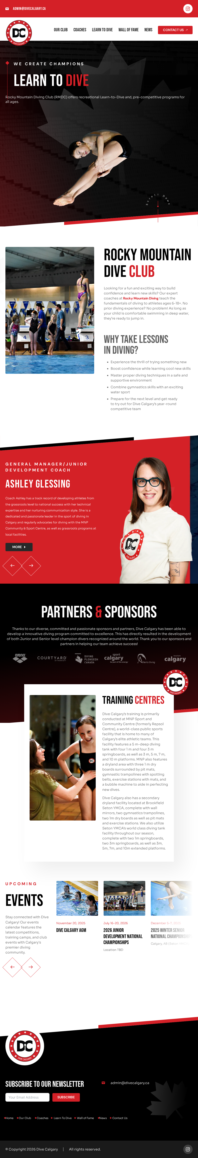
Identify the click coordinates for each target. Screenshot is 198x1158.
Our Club (61, 30)
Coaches (79, 30)
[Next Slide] (31, 566)
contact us (173, 30)
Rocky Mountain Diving (141, 298)
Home (9, 1118)
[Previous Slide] (12, 566)
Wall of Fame (129, 30)
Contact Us (119, 1118)
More (17, 547)
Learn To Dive (102, 30)
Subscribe (66, 1097)
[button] (52, 506)
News (148, 30)
